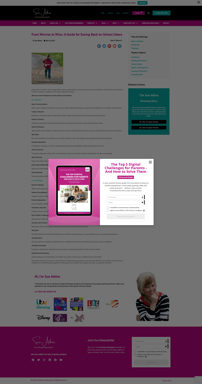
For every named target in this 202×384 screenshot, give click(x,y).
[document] (101, 192)
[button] (150, 162)
